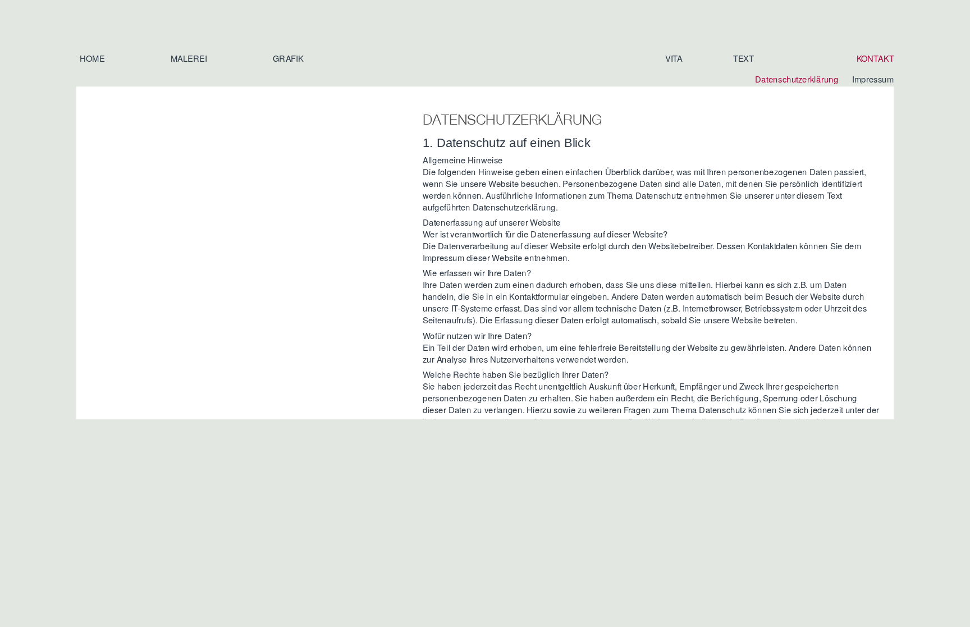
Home (92, 58)
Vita (674, 58)
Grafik (288, 58)
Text (743, 58)
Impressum (873, 79)
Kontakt (875, 58)
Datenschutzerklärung (796, 79)
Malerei (189, 58)
